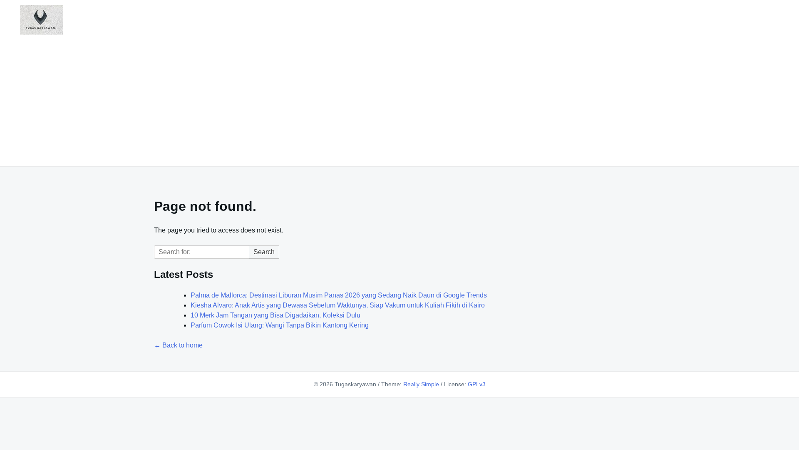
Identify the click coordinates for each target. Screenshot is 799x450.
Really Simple (421, 384)
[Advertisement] (399, 98)
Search (264, 251)
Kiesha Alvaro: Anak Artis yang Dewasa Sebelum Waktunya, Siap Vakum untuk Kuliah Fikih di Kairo (338, 305)
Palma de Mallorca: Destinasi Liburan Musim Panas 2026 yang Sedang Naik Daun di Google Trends (339, 295)
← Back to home (178, 345)
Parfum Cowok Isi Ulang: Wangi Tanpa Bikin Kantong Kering (280, 325)
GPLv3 (477, 384)
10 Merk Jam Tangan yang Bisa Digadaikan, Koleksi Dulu (275, 315)
